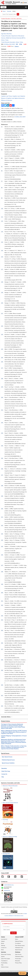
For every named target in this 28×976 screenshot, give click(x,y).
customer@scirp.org (8, 884)
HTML (20, 44)
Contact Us (4, 774)
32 (2, 422)
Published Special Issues (8, 759)
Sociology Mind (6, 853)
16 (2, 256)
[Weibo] (22, 876)
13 (2, 231)
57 (2, 649)
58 (2, 659)
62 (2, 706)
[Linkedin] (15, 876)
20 (2, 303)
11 (2, 217)
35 (2, 458)
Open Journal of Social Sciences (10, 802)
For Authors (18, 943)
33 (2, 433)
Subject (3, 941)
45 (2, 546)
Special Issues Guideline (8, 763)
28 (2, 378)
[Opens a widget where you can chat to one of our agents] (22, 973)
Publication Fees (19, 947)
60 (2, 685)
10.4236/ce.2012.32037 (9, 44)
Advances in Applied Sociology (10, 836)
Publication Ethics (19, 956)
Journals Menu (6, 717)
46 (2, 554)
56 (2, 643)
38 (2, 485)
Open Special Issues (7, 756)
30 (2, 397)
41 (2, 517)
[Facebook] (9, 876)
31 (2, 410)
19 (2, 292)
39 (2, 496)
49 (2, 584)
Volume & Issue (4, 967)
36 (2, 468)
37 (2, 475)
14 (2, 242)
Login (3, 7)
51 (2, 601)
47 (2, 565)
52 (2, 605)
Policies (17, 952)
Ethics (16, 939)
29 (2, 387)
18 (2, 282)
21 (2, 313)
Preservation (18, 958)
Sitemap (3, 945)
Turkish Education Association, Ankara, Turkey (12, 42)
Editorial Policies (19, 941)
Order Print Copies (5, 958)
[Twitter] (2, 876)
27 (2, 368)
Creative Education (5, 18)
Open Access (18, 954)
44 (2, 540)
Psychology (5, 819)
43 (2, 533)
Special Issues (18, 949)
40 (2, 508)
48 (2, 571)
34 (2, 445)
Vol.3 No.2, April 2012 (16, 18)
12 (2, 221)
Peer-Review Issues (20, 945)
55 (2, 630)
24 (2, 349)
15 (2, 250)
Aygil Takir (3, 33)
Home (4, 11)
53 (2, 615)
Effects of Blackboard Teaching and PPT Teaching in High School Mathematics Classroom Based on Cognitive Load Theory (14, 732)
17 (2, 269)
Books (2, 943)
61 (2, 695)
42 (2, 525)
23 (2, 334)
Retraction (17, 960)
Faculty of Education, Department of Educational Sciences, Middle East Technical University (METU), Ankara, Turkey (13, 38)
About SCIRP (19, 937)
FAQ (2, 777)
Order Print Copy (5, 771)
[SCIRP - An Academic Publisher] (10, 2)
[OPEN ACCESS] (23, 2)
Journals (9, 11)
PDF (17, 44)
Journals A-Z (4, 939)
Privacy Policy (18, 962)
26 (2, 361)
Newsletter (4, 768)
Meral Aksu (9, 33)
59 (2, 670)
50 (2, 592)
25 (2, 357)
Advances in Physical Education (10, 785)
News (2, 949)
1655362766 (7, 890)
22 (2, 326)
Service (3, 952)
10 (2, 208)
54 (2, 620)
